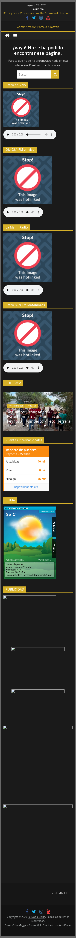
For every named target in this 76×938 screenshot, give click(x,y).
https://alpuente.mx (26, 487)
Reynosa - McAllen (18, 454)
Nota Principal (16, 405)
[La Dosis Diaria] (7, 35)
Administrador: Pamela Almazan (38, 27)
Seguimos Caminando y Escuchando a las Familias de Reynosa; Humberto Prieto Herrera (39, 416)
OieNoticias (36, 425)
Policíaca (31, 405)
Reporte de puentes (21, 450)
